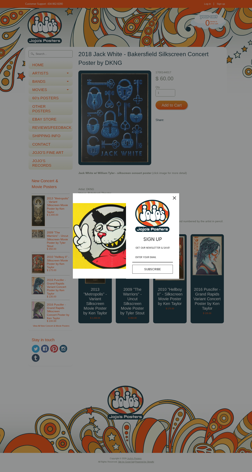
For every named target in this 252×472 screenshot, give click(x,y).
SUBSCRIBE (152, 269)
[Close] (174, 198)
